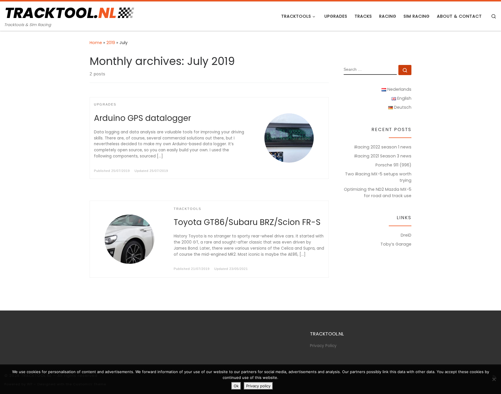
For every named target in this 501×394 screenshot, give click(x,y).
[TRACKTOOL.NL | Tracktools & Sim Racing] (69, 12)
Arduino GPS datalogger (142, 118)
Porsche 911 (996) (393, 165)
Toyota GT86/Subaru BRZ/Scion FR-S (247, 222)
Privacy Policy (323, 345)
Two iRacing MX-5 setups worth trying (378, 177)
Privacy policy (258, 386)
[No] (494, 379)
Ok (236, 386)
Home (96, 43)
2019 (110, 43)
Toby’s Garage (395, 244)
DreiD (406, 235)
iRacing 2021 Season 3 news (382, 156)
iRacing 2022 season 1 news (382, 147)
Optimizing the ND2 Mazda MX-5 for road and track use (377, 192)
